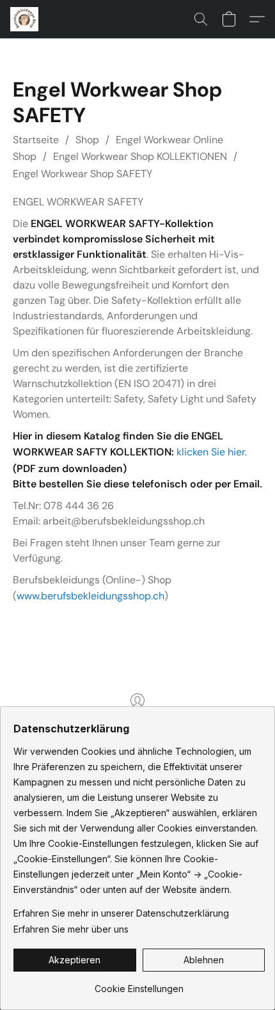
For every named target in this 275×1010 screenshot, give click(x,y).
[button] (25, 19)
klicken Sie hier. (212, 452)
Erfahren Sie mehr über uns (71, 929)
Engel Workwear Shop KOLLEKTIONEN (140, 156)
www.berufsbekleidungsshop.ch (90, 596)
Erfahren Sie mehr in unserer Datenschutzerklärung (121, 913)
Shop (87, 139)
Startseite (36, 139)
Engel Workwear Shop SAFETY (82, 173)
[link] (139, 984)
